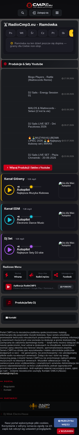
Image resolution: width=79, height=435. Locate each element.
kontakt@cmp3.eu (9, 373)
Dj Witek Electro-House (15, 414)
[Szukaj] (22, 13)
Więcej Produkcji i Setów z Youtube (30, 167)
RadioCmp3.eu (22, 24)
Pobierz (66, 287)
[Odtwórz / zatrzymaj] (9, 190)
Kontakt (7, 390)
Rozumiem (67, 431)
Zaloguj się (43, 13)
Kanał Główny (20, 179)
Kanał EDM (18, 209)
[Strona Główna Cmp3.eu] (39, 5)
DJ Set (14, 238)
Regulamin (9, 386)
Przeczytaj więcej (67, 422)
